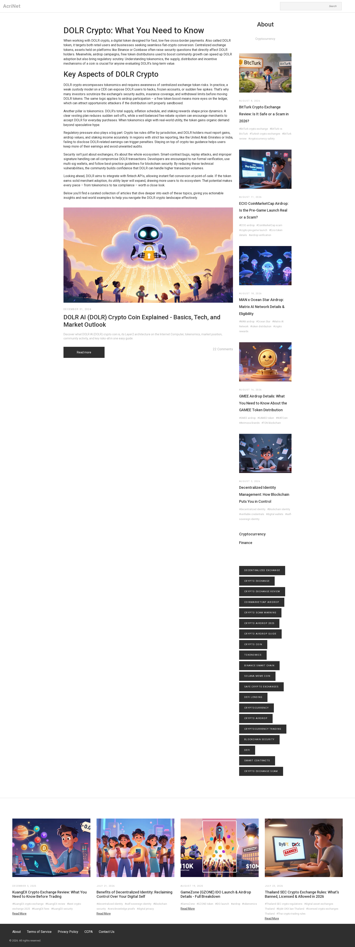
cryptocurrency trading (262, 729)
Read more (84, 352)
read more (19, 913)
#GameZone (188, 903)
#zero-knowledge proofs (121, 908)
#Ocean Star (263, 321)
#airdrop (235, 903)
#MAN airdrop (246, 321)
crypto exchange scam (261, 771)
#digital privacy (145, 908)
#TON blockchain (271, 422)
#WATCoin (282, 418)
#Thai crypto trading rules (291, 913)
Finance (245, 542)
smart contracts (257, 760)
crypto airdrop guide (260, 633)
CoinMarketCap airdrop (261, 602)
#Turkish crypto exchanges (265, 133)
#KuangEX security (62, 908)
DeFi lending (253, 697)
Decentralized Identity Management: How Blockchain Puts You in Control (264, 494)
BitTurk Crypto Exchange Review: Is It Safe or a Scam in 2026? (264, 114)
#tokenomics (249, 903)
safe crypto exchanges (261, 686)
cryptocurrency (256, 708)
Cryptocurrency (252, 534)
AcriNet (11, 6)
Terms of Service (39, 932)
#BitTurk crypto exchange (253, 128)
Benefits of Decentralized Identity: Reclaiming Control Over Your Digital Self (134, 894)
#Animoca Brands (249, 422)
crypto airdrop (255, 718)
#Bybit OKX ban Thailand (290, 908)
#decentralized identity (252, 509)
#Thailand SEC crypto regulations (283, 903)
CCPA (88, 932)
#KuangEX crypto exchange (28, 903)
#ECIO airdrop (247, 225)
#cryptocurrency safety (261, 138)
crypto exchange (257, 581)
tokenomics (253, 655)
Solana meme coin (257, 676)
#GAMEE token (265, 418)
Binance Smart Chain (259, 665)
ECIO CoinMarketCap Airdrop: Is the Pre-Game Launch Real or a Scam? (263, 210)
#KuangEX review (55, 903)
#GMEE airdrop (247, 418)
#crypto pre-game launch (253, 230)
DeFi (247, 750)
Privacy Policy (68, 932)
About (16, 932)
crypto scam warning (260, 612)
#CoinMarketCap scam (269, 225)
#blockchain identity (278, 509)
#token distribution (260, 326)
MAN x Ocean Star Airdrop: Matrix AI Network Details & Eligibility (262, 307)
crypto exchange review (262, 591)
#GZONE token (205, 903)
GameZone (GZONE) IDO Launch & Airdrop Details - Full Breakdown (216, 894)
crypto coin (253, 644)
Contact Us (106, 932)
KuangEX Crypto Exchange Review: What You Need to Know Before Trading (49, 894)
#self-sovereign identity (138, 903)
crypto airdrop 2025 (259, 623)
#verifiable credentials (251, 514)
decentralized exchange (262, 570)
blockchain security (259, 739)
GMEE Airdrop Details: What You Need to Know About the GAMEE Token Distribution (263, 403)
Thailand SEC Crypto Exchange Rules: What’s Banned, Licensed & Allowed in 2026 (302, 894)
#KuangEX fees (40, 908)
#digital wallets (274, 514)
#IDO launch (222, 903)
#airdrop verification (260, 235)
